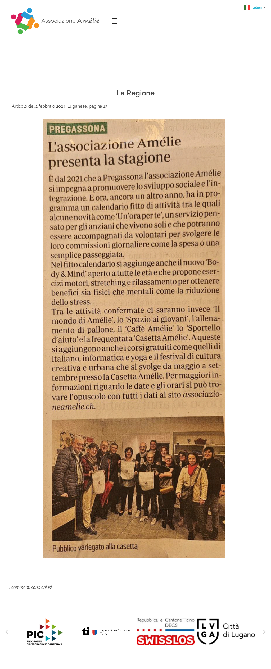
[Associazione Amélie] (56, 20)
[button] (6, 632)
